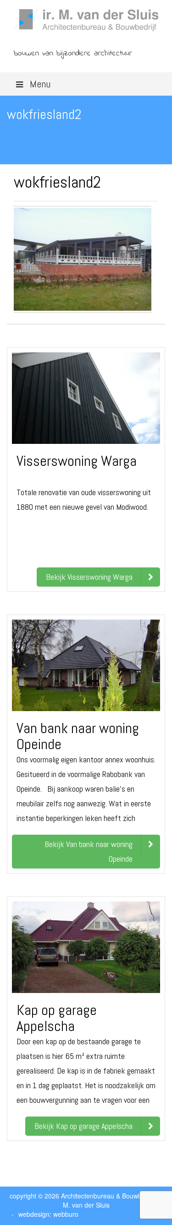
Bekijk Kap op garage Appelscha (83, 1126)
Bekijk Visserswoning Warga (89, 577)
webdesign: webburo (48, 1214)
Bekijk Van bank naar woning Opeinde (88, 851)
